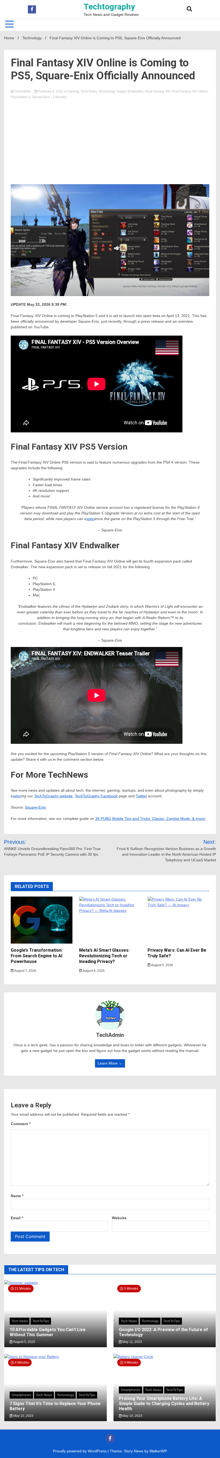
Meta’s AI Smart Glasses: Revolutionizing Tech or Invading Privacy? (104, 956)
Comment (21, 1124)
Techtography (109, 6)
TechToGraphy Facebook (96, 796)
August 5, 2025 (24, 1342)
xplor (17, 796)
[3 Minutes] (164, 1356)
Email (17, 1218)
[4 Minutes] (55, 1356)
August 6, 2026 (93, 971)
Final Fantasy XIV (157, 91)
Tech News (89, 91)
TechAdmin (23, 91)
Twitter (141, 796)
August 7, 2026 (25, 971)
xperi (90, 519)
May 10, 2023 (23, 1416)
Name (17, 1196)
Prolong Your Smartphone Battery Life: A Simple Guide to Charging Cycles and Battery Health (164, 1403)
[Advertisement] (110, 139)
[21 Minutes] (55, 1283)
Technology (106, 91)
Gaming (73, 91)
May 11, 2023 (132, 1342)
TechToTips (40, 1321)
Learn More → (110, 1063)
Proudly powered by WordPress (80, 1451)
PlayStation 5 (20, 97)
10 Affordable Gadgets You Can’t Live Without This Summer (48, 1332)
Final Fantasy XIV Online (190, 91)
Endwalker (135, 91)
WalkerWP (157, 1451)
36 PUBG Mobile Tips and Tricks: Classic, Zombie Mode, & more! (150, 818)
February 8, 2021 (51, 91)
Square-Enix (41, 97)
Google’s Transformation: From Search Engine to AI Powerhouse (37, 956)
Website (119, 1218)
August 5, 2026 (162, 965)
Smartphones (21, 1395)
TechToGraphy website (53, 796)
